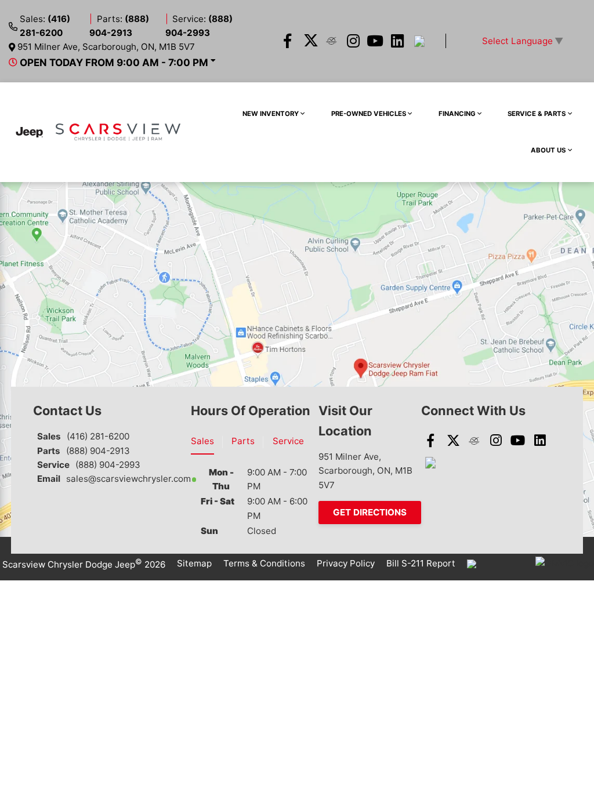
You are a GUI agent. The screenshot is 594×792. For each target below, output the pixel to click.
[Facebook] (287, 41)
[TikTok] (419, 41)
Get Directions (370, 512)
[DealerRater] (331, 41)
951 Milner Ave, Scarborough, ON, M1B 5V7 (106, 46)
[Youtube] (375, 41)
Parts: (119, 25)
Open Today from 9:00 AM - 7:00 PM (114, 62)
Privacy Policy (346, 563)
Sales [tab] (202, 440)
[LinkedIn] (397, 41)
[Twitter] (309, 41)
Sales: (45, 25)
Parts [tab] (243, 440)
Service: (199, 25)
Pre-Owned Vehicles (368, 114)
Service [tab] (288, 440)
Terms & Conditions (264, 563)
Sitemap (194, 563)
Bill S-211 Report (420, 563)
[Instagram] (353, 41)
